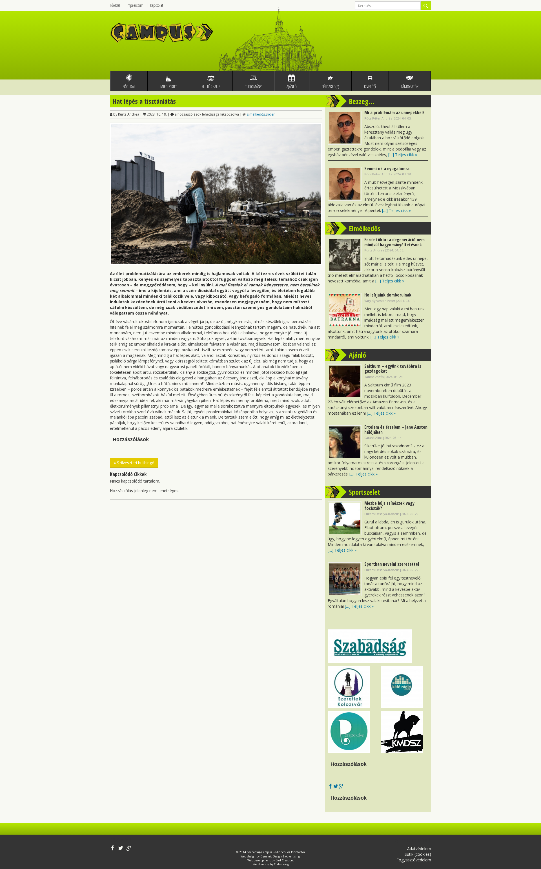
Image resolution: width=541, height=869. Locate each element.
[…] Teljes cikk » (402, 154)
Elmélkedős (256, 114)
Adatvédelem (419, 848)
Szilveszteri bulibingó (135, 462)
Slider (270, 114)
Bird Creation (284, 860)
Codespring (281, 864)
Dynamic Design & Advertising (280, 856)
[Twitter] (335, 787)
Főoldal (115, 5)
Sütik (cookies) (418, 854)
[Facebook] (330, 787)
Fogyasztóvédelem (413, 860)
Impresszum (135, 5)
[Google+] (341, 787)
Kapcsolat (156, 5)
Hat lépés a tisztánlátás (144, 101)
